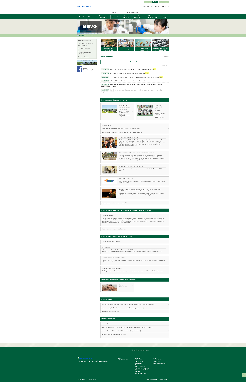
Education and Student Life (103, 16)
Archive (165, 56)
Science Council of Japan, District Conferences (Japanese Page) (121, 331)
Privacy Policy (92, 379)
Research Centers (83, 57)
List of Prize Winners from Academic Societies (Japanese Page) (120, 128)
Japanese (148, 2)
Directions (156, 6)
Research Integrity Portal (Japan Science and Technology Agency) (121, 308)
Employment (156, 361)
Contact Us (165, 6)
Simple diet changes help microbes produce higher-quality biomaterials (127, 69)
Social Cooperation (125, 16)
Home (84, 35)
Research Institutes (164, 16)
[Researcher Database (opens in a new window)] (109, 45)
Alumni (114, 12)
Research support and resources (84, 52)
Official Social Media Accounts (140, 350)
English (155, 2)
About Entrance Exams (160, 363)
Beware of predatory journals (110, 311)
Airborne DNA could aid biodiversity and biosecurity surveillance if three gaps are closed (132, 81)
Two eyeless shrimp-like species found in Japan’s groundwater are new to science (131, 77)
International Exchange (137, 16)
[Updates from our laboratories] (87, 62)
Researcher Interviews (85, 40)
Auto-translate (164, 2)
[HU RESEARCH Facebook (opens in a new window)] (87, 69)
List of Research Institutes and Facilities (113, 229)
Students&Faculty (132, 12)
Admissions (91, 17)
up (244, 375)
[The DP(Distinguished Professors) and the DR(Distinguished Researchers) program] (126, 45)
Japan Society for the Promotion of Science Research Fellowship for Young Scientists (127, 327)
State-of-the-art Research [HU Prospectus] (85, 44)
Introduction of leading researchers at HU (114, 203)
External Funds (106, 324)
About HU (81, 17)
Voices (155, 358)
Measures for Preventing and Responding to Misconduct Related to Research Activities (127, 304)
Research (115, 17)
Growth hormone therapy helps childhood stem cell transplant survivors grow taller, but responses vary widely (131, 90)
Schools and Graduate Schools (151, 16)
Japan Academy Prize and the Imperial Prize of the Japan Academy (121, 132)
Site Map (146, 6)
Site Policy (82, 379)
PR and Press (157, 359)
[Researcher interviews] (143, 45)
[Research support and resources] (160, 45)
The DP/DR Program (84, 48)
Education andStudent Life (139, 362)
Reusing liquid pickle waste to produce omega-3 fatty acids (123, 73)
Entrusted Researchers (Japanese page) (113, 334)
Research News (106, 125)
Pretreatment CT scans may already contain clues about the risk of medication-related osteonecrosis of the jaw (131, 85)
